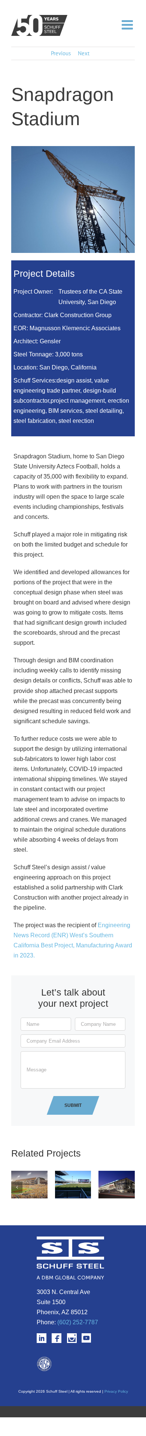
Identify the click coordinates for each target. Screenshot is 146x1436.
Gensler (50, 341)
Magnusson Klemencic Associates (75, 328)
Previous (61, 53)
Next (83, 53)
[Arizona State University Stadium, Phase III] (29, 1174)
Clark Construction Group (78, 315)
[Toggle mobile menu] (128, 24)
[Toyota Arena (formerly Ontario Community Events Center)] (116, 1174)
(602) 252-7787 (77, 1322)
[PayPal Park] (73, 1174)
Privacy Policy (116, 1391)
